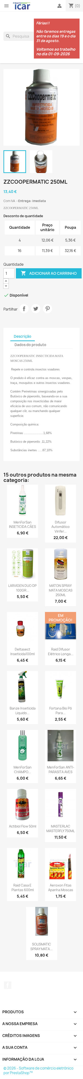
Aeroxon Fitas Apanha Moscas (60, 887)
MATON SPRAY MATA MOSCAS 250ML (60, 590)
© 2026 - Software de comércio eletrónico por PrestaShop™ (38, 1070)
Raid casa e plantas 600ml (23, 887)
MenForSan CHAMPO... (23, 769)
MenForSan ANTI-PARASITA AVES (60, 769)
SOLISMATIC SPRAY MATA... (41, 946)
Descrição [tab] (22, 336)
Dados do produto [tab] (30, 344)
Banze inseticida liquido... (23, 710)
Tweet (35, 308)
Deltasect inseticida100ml (22, 651)
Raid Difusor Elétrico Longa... (60, 651)
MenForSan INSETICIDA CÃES (22, 524)
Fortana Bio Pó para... (60, 710)
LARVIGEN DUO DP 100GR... (22, 587)
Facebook (7, 985)
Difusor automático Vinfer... (60, 527)
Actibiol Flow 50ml (22, 826)
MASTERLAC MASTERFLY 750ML (60, 828)
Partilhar (24, 308)
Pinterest (47, 308)
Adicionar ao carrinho (49, 273)
